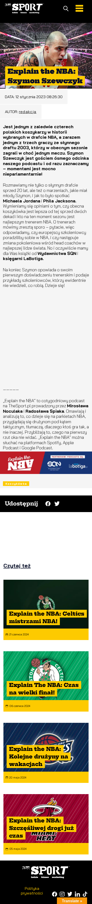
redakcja (28, 111)
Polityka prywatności (32, 890)
